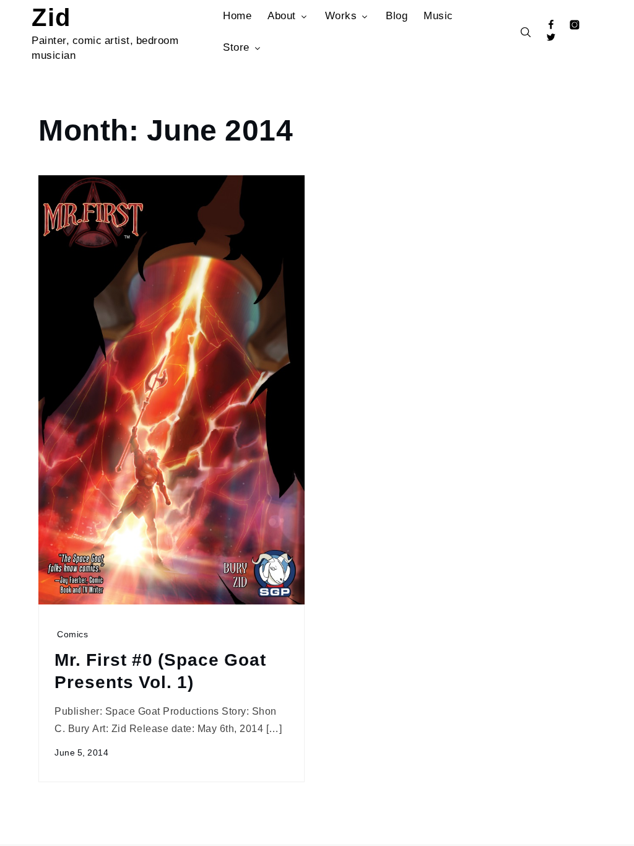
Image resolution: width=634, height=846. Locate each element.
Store (236, 46)
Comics (72, 634)
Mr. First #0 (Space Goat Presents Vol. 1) (160, 670)
